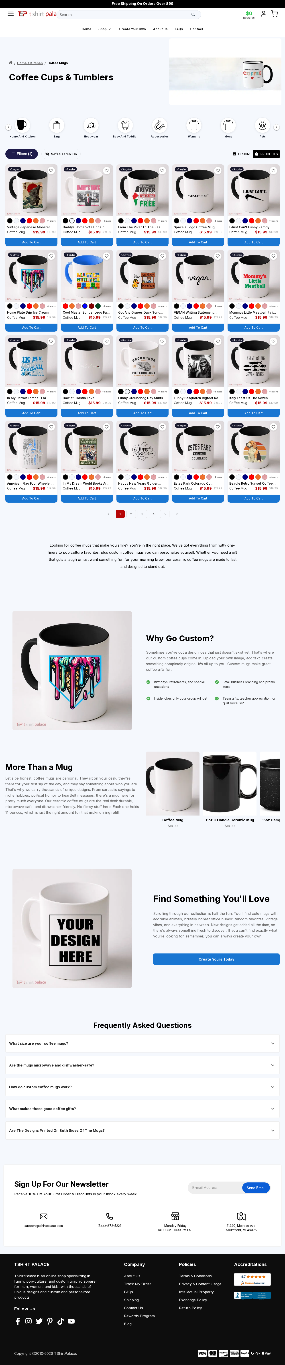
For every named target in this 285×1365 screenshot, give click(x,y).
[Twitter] (39, 1322)
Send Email (256, 1188)
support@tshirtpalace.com (43, 1226)
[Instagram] (28, 1322)
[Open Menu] (10, 14)
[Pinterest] (49, 1322)
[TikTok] (60, 1322)
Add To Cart (31, 242)
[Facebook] (17, 1322)
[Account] (263, 14)
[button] (51, 170)
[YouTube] (71, 1322)
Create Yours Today (216, 959)
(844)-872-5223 (110, 1226)
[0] (274, 14)
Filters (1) (24, 154)
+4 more (51, 220)
